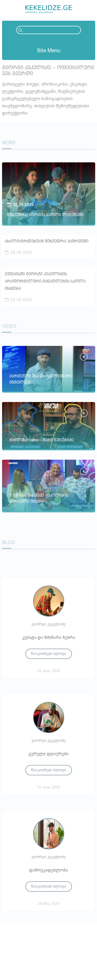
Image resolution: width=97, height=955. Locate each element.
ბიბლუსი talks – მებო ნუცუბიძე (41, 440)
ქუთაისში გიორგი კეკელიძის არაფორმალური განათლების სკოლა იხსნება (45, 281)
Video (9, 326)
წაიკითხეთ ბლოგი (48, 653)
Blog (8, 542)
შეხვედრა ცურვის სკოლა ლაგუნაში (45, 215)
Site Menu (48, 50)
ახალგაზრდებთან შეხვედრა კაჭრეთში (46, 241)
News (9, 142)
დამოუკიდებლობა (48, 870)
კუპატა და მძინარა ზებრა (48, 637)
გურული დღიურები (48, 754)
